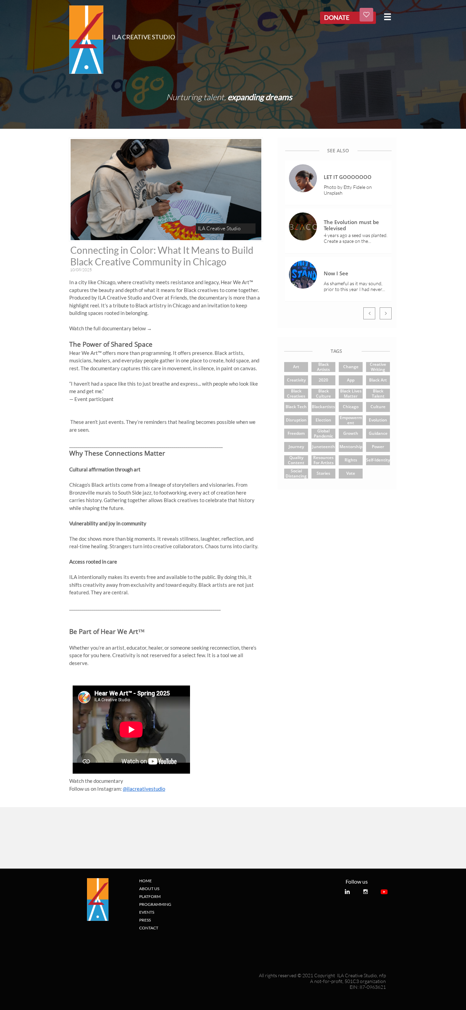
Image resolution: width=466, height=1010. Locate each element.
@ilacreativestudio (144, 789)
